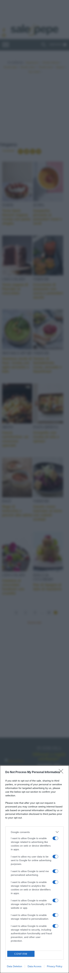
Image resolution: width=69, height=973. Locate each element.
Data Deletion (14, 966)
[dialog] (34, 869)
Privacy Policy (54, 966)
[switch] (55, 838)
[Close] (62, 772)
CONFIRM (20, 954)
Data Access (34, 966)
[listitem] (34, 832)
